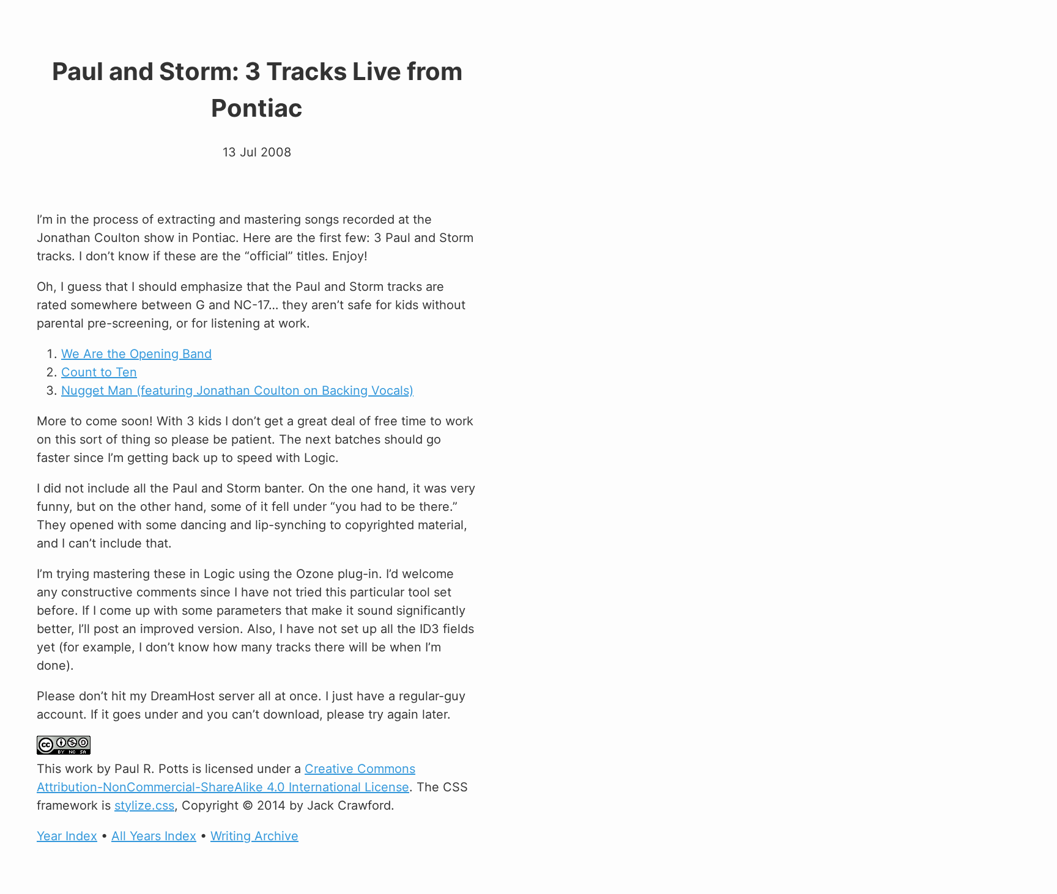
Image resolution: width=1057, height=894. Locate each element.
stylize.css (144, 805)
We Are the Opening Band (136, 353)
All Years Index (153, 836)
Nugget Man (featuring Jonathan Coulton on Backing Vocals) (237, 390)
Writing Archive (254, 836)
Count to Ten (99, 372)
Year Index (67, 836)
